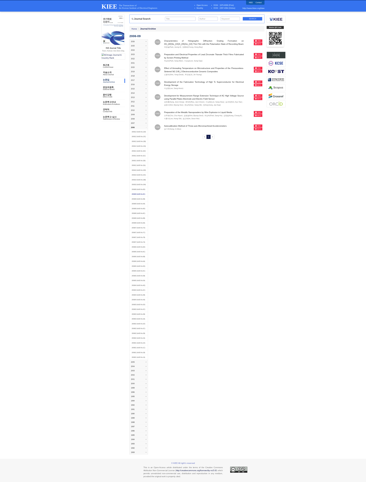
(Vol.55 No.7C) (138, 232)
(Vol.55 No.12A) (139, 146)
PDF (259, 41)
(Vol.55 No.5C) (138, 271)
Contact (259, 3)
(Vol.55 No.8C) (138, 213)
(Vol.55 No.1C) (138, 348)
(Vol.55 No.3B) (138, 314)
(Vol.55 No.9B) (138, 199)
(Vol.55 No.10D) (139, 170)
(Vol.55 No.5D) (138, 266)
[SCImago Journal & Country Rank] (113, 56)
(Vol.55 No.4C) (138, 290)
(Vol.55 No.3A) (138, 319)
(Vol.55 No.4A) (138, 300)
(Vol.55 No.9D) (138, 189)
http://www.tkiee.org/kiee (253, 8)
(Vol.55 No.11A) (139, 165)
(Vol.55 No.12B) (139, 141)
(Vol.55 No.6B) (138, 256)
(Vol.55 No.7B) (138, 237)
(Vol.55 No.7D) (138, 228)
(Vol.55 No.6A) (138, 261)
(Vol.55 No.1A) (138, 357)
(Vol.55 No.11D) (139, 151)
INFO (259, 44)
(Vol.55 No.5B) (138, 276)
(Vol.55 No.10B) (139, 180)
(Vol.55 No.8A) (138, 223)
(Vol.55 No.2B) (138, 333)
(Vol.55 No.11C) (139, 156)
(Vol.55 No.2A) (138, 338)
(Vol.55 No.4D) (138, 285)
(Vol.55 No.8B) (138, 218)
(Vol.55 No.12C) (139, 136)
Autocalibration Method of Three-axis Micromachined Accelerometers (195, 126)
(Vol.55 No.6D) (138, 247)
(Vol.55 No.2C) (138, 328)
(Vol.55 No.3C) (138, 309)
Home (134, 29)
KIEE (251, 3)
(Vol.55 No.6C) (138, 252)
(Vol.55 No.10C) (139, 175)
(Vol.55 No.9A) (138, 204)
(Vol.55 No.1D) (138, 343)
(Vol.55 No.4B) (138, 295)
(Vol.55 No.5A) (138, 280)
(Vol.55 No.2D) (138, 324)
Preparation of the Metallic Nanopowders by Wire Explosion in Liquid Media (198, 112)
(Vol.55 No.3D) (138, 304)
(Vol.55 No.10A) (139, 184)
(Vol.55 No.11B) (139, 160)
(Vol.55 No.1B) (138, 352)
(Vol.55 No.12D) (139, 132)
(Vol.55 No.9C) (138, 194)
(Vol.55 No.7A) (138, 242)
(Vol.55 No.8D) (138, 208)
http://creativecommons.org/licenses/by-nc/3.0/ (196, 470)
